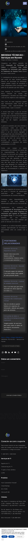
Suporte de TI (5, 463)
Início (3, 337)
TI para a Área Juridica (8, 469)
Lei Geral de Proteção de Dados (11, 346)
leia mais (22, 533)
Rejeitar (11, 536)
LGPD (3, 473)
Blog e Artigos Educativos (14, 337)
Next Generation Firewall (9, 482)
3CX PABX (4, 489)
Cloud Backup (5, 486)
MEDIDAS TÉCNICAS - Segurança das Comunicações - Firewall (13, 298)
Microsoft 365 (5, 492)
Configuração (19, 536)
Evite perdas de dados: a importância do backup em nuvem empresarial (14, 318)
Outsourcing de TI (6, 466)
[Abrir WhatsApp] (4, 538)
